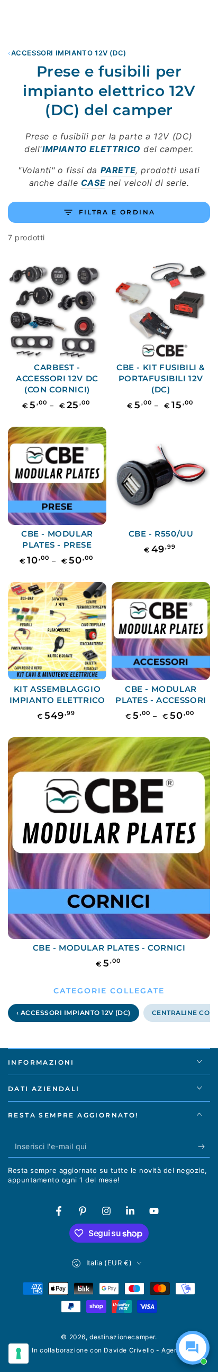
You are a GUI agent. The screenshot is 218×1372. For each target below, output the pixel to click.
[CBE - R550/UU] (161, 476)
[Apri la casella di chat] (193, 1348)
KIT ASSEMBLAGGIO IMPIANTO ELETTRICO (57, 694)
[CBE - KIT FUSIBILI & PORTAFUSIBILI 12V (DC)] (161, 309)
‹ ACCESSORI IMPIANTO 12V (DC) (73, 1013)
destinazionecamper (122, 1337)
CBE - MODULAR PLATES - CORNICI (109, 948)
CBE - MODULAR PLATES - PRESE (57, 539)
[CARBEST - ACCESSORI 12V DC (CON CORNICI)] (57, 309)
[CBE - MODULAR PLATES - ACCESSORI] (161, 631)
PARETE (118, 170)
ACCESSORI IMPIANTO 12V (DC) (68, 53)
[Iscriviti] (204, 1147)
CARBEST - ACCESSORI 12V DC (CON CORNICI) (57, 378)
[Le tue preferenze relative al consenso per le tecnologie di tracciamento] (18, 1353)
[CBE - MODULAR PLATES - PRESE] (57, 476)
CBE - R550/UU (161, 534)
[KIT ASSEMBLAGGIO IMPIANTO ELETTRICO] (57, 631)
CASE (93, 182)
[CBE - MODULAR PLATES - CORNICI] (109, 838)
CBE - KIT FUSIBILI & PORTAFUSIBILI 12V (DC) (160, 378)
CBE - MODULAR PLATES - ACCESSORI (160, 694)
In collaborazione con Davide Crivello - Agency (109, 1350)
